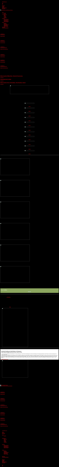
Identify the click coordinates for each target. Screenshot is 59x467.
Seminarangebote (6, 19)
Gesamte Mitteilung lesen (4, 359)
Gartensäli (5, 17)
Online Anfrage (6, 21)
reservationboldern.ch (3, 47)
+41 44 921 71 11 (4, 430)
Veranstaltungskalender (5, 457)
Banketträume (6, 25)
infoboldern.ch (4, 1)
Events (3, 22)
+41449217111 (2, 40)
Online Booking (2, 36)
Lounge (5, 441)
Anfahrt (3, 6)
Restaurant (5, 14)
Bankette (5, 23)
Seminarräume (6, 446)
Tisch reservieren (2, 42)
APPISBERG (9, 297)
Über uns (3, 5)
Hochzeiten (5, 451)
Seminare (3, 18)
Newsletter (3, 8)
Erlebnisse (3, 456)
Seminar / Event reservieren (4, 407)
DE (2, 3)
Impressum (3, 433)
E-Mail (29, 106)
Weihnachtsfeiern (6, 24)
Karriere (3, 461)
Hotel (3, 12)
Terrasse (5, 16)
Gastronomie (4, 438)
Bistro (4, 15)
